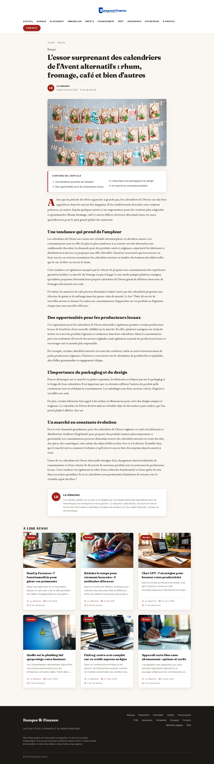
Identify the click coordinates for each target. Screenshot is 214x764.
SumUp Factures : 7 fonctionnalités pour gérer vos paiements (42, 577)
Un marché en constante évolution (130, 185)
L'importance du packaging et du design (133, 180)
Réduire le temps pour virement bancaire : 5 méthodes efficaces (100, 577)
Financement (106, 21)
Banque (42, 21)
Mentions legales (174, 725)
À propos (169, 21)
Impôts (89, 21)
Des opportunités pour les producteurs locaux (79, 186)
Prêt (121, 21)
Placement (57, 21)
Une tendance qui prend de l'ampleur (74, 181)
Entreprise (152, 21)
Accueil (28, 21)
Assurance (134, 21)
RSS (189, 725)
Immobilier (75, 21)
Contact (31, 28)
